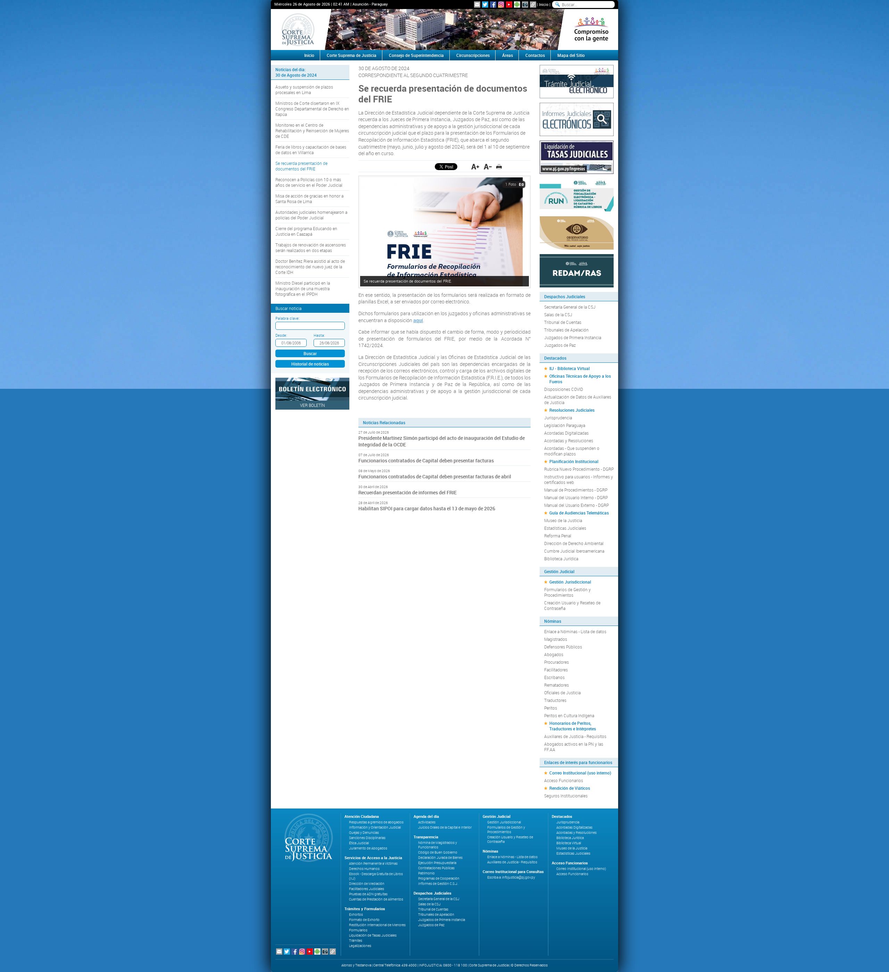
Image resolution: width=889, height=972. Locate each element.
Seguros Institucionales (566, 795)
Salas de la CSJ (558, 314)
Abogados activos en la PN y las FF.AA (573, 746)
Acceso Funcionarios (563, 780)
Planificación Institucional (573, 461)
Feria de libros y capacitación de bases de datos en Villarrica (310, 149)
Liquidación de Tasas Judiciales (373, 935)
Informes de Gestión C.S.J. (438, 883)
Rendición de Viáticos (569, 788)
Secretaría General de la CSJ (570, 307)
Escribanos (554, 677)
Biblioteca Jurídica (561, 558)
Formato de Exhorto (364, 919)
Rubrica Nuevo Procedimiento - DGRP (579, 469)
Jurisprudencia (558, 417)
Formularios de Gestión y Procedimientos (567, 592)
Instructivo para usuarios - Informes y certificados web (578, 479)
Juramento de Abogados (368, 848)
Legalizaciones (360, 946)
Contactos (535, 55)
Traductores (555, 700)
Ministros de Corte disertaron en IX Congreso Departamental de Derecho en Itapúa (312, 108)
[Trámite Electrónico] (577, 81)
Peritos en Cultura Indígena (569, 715)
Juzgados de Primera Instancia (572, 337)
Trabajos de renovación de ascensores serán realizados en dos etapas (310, 247)
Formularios (358, 930)
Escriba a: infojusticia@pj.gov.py (511, 877)
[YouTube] (509, 4)
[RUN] (577, 194)
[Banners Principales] (444, 29)
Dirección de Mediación (366, 883)
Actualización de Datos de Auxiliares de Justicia (577, 399)
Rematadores (556, 685)
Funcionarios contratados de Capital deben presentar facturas (426, 460)
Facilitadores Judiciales (366, 889)
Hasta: (319, 335)
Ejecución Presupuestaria (437, 863)
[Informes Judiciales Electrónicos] (577, 119)
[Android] (517, 4)
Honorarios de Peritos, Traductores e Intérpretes (572, 725)
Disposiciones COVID (563, 389)
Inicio (543, 4)
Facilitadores (556, 669)
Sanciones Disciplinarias (367, 838)
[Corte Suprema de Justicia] (306, 837)
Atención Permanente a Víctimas (373, 863)
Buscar (310, 353)
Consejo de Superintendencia (416, 55)
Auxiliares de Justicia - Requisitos (575, 736)
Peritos (550, 708)
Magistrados (555, 639)
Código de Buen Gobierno (437, 852)
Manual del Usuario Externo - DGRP (576, 505)
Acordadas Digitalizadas (566, 433)
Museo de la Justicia (563, 520)
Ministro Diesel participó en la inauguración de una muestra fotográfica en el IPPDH (302, 288)
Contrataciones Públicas (436, 868)
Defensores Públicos (563, 647)
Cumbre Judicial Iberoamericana (574, 551)
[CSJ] (298, 29)
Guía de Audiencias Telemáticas (579, 513)
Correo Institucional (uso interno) (580, 773)
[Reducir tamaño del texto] (488, 166)
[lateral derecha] (591, 29)
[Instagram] (501, 4)
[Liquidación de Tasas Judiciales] (577, 156)
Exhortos (356, 914)
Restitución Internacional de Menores (377, 925)
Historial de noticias (310, 364)
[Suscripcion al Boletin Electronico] (477, 4)
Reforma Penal (557, 535)
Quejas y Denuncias (364, 832)
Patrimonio (426, 873)
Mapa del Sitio (571, 55)
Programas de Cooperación (438, 878)
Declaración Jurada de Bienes (440, 857)
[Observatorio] (577, 232)
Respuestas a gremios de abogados (376, 822)
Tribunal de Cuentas (562, 322)
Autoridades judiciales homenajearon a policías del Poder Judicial (311, 214)
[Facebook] (493, 4)
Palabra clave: (287, 318)
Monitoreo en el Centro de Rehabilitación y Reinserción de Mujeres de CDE (312, 130)
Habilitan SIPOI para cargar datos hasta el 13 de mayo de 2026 (426, 508)
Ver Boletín (312, 405)
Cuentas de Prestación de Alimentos (376, 899)
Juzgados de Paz (560, 345)
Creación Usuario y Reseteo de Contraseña (572, 605)
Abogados (553, 654)
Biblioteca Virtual (568, 843)
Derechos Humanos (364, 868)
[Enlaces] (533, 4)
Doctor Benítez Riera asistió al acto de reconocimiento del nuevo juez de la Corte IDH (310, 266)
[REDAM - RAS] (577, 270)
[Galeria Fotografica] (525, 4)
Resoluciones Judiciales (572, 410)
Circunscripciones (473, 55)
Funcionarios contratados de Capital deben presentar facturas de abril (434, 476)
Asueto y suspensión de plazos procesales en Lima (304, 89)
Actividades (426, 822)
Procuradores (556, 662)
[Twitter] (485, 4)
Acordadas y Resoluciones (568, 440)
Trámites (355, 940)
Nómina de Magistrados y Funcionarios (437, 844)
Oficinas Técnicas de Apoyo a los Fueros (580, 378)
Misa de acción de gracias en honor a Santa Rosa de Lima (309, 198)
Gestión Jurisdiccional (570, 582)
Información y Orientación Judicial (375, 827)
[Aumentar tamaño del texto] (475, 166)
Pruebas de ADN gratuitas (368, 894)
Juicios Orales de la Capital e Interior (445, 827)
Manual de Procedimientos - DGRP (575, 490)
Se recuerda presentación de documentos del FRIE (301, 165)
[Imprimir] (499, 166)
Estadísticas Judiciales (565, 528)
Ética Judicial (359, 843)
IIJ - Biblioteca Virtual (569, 368)
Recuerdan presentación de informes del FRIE (407, 492)
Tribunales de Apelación (566, 330)
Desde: (281, 335)
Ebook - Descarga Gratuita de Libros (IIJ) (376, 876)
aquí (418, 320)
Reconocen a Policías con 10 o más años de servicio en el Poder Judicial (308, 182)
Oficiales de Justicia (562, 692)
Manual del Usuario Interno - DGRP (576, 497)
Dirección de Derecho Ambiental (574, 543)
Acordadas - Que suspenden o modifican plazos (571, 450)
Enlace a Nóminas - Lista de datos (575, 631)
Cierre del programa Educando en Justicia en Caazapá (306, 231)
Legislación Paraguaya (564, 425)
